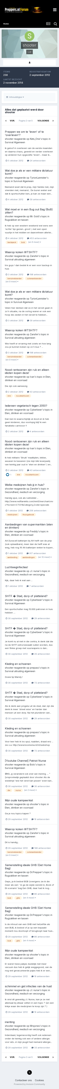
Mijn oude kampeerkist (19, 800)
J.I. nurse (34, 571)
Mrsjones (35, 1025)
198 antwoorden (37, 274)
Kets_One (35, 138)
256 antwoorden (37, 510)
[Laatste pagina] (53, 120)
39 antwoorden (37, 199)
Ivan (32, 376)
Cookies (39, 1080)
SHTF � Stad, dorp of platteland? (26, 596)
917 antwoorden (37, 553)
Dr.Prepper (36, 872)
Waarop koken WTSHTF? (21, 252)
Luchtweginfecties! (16, 567)
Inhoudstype (15, 97)
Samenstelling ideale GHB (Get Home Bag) (28, 866)
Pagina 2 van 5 (26, 120)
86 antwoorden (42, 894)
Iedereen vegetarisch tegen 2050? (26, 405)
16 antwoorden (41, 819)
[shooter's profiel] (29, 62)
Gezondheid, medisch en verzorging (25, 492)
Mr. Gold (34, 216)
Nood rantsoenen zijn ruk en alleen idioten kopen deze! (27, 371)
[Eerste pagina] (6, 120)
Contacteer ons (23, 1080)
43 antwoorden (37, 391)
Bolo (32, 764)
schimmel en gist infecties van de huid (28, 986)
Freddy (34, 531)
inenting (10, 1022)
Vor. (12, 120)
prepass (34, 667)
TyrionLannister (38, 177)
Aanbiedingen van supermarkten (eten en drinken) (29, 526)
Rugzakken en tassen (16, 219)
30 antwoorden (42, 786)
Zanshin (34, 256)
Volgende (43, 120)
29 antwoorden (42, 618)
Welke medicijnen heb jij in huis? (24, 484)
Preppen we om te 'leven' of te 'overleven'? (24, 133)
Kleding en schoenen (18, 663)
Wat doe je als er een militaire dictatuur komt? (29, 172)
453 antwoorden (38, 238)
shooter (9, 138)
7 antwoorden (36, 586)
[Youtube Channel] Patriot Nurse (25, 760)
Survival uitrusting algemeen (20, 259)
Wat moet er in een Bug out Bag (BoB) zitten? (29, 211)
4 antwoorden (36, 431)
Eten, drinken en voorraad (19, 413)
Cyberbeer (36, 409)
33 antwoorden (42, 1047)
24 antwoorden (37, 160)
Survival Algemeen (15, 142)
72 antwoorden (42, 682)
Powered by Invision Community (29, 1084)
